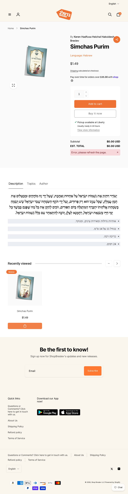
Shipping (74, 71)
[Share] (116, 39)
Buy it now (95, 113)
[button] (9, 14)
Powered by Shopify (112, 482)
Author (43, 183)
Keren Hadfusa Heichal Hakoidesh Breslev (92, 38)
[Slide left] (109, 263)
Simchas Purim (25, 311)
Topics (31, 183)
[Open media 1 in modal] (36, 63)
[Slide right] (117, 263)
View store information (88, 130)
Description (16, 183)
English (112, 3)
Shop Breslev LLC (98, 482)
